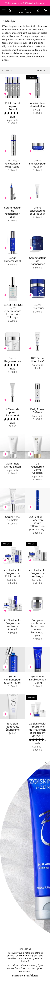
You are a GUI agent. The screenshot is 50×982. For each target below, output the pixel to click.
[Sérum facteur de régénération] (37, 241)
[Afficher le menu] (4, 11)
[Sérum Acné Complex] (12, 500)
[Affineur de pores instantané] (12, 392)
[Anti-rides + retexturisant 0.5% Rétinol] (12, 143)
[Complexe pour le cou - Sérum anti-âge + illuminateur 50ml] (37, 603)
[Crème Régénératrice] (12, 341)
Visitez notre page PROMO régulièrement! (25, 3)
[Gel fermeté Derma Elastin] (12, 446)
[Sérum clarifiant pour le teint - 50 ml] (12, 659)
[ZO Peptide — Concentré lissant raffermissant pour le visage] (37, 500)
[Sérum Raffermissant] (12, 241)
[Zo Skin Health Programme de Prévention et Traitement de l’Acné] (37, 706)
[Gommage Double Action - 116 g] (37, 659)
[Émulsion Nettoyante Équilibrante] (12, 706)
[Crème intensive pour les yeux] (37, 143)
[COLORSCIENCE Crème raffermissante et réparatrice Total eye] (12, 288)
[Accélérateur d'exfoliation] (37, 86)
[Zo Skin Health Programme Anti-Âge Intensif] (12, 603)
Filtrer (6, 71)
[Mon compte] (38, 10)
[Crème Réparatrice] (37, 288)
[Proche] (45, 762)
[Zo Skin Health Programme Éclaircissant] (12, 553)
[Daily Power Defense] (37, 392)
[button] (11, 113)
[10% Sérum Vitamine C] (37, 341)
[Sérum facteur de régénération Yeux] (12, 190)
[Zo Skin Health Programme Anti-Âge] (37, 553)
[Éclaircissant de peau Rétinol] (12, 86)
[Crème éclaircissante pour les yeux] (37, 190)
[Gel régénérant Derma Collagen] (37, 446)
